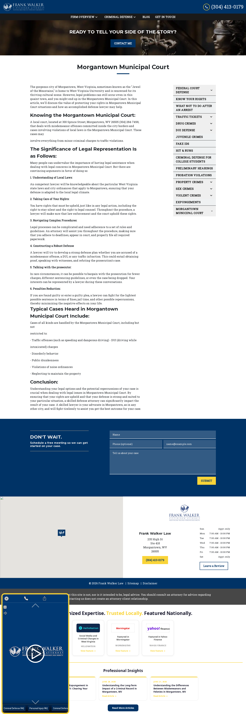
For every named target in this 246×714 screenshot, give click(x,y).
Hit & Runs (184, 150)
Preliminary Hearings (194, 168)
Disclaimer (150, 583)
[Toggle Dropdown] (97, 17)
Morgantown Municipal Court (189, 211)
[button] (61, 533)
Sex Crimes (185, 188)
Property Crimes (189, 182)
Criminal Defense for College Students (193, 159)
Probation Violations (194, 175)
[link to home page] (23, 7)
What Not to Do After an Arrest (194, 108)
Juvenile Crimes (189, 137)
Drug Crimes (186, 123)
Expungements (188, 202)
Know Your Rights (191, 99)
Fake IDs (182, 143)
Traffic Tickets (189, 116)
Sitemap (133, 583)
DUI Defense (185, 130)
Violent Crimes (188, 195)
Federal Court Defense (188, 90)
